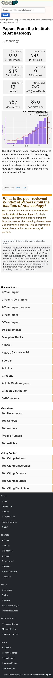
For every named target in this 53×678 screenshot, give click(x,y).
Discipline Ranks (12, 337)
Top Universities (12, 413)
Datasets (6, 600)
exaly (2, 19)
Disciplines (7, 590)
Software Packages (10, 606)
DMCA (5, 527)
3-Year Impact (10, 314)
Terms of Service (9, 522)
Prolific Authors (12, 435)
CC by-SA (47, 675)
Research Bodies (9, 572)
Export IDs (6, 648)
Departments (7, 561)
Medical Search (9, 629)
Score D (7, 360)
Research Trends (9, 653)
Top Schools (10, 420)
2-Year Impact (10, 292)
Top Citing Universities (16, 465)
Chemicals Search (10, 634)
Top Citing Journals (14, 480)
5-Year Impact (10, 322)
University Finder (9, 663)
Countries (6, 577)
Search (5, 15)
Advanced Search (10, 624)
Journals (10, 19)
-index (6, 344)
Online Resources (10, 611)
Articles (7, 368)
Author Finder (8, 658)
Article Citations (16, 383)
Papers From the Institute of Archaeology (33, 19)
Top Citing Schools (14, 473)
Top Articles (9, 443)
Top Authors (9, 428)
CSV (24, 188)
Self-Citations (10, 398)
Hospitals (6, 566)
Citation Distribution (14, 390)
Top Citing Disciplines (15, 488)
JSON (18, 188)
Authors (5, 540)
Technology (7, 506)
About (4, 501)
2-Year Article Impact (15, 299)
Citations (7, 375)
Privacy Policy (8, 517)
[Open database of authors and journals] (10, 1)
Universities (7, 551)
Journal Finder (8, 668)
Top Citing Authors (14, 458)
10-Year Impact (11, 329)
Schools (5, 556)
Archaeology (10, 41)
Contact (5, 512)
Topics (5, 595)
